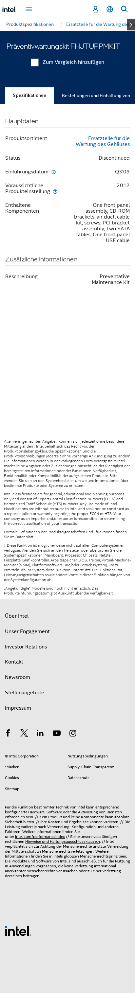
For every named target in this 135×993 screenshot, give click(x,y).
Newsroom (17, 677)
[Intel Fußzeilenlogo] (18, 930)
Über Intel (17, 616)
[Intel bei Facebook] (7, 734)
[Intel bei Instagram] (72, 734)
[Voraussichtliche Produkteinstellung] (55, 191)
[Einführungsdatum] (53, 171)
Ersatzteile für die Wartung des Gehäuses (103, 141)
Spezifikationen (29, 95)
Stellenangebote (24, 692)
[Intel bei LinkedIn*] (40, 734)
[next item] (131, 24)
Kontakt (14, 662)
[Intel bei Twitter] (24, 734)
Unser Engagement (27, 631)
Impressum (18, 708)
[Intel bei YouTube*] (56, 734)
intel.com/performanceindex (40, 836)
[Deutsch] (110, 9)
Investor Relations (26, 647)
